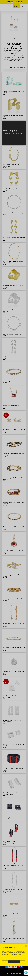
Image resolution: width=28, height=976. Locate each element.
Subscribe (14, 962)
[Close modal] (26, 946)
